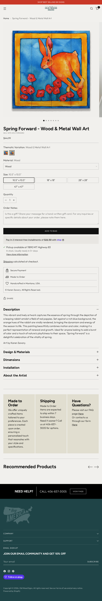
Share (10, 298)
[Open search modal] (91, 8)
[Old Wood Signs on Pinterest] (13, 572)
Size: (12, 174)
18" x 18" (51, 180)
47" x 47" (19, 186)
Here (81, 413)
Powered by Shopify (11, 591)
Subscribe (93, 561)
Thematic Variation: (26, 147)
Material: (11, 160)
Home (6, 18)
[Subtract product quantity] (5, 200)
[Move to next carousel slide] (96, 467)
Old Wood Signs (25, 588)
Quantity (8, 194)
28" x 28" (83, 180)
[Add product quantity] (13, 200)
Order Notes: (10, 207)
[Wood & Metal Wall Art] (11, 152)
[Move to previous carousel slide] (90, 467)
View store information (17, 254)
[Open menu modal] (4, 8)
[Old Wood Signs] (51, 8)
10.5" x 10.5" (19, 180)
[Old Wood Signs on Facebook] (5, 572)
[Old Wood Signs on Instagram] (9, 572)
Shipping (8, 261)
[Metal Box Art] (5, 152)
